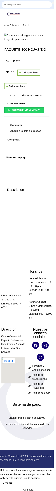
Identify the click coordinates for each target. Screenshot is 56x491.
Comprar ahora (16, 103)
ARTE (26, 25)
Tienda (15, 25)
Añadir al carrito (31, 95)
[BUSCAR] (53, 2)
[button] (24, 110)
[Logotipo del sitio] (13, 13)
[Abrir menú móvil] (3, 14)
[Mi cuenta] (52, 14)
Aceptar (8, 483)
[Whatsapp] (40, 357)
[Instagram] (45, 345)
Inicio (6, 25)
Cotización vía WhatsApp (26, 110)
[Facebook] (35, 345)
